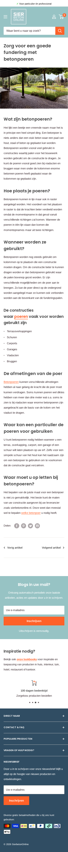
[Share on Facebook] (16, 525)
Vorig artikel (14, 547)
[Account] (54, 17)
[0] (61, 17)
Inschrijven (34, 621)
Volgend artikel (51, 547)
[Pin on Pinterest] (23, 525)
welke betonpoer (31, 512)
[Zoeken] (59, 31)
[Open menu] (5, 16)
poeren (21, 316)
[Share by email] (37, 525)
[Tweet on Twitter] (30, 525)
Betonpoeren (11, 381)
